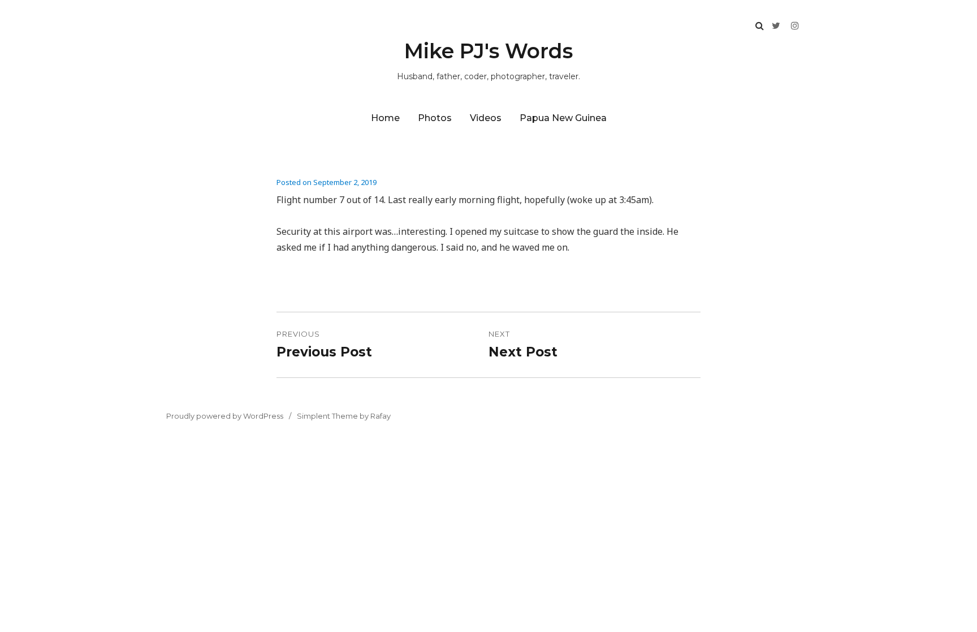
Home (385, 118)
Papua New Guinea (563, 118)
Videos (486, 118)
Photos (435, 118)
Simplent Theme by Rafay (344, 415)
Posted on (326, 182)
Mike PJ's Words (488, 50)
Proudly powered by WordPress (224, 415)
